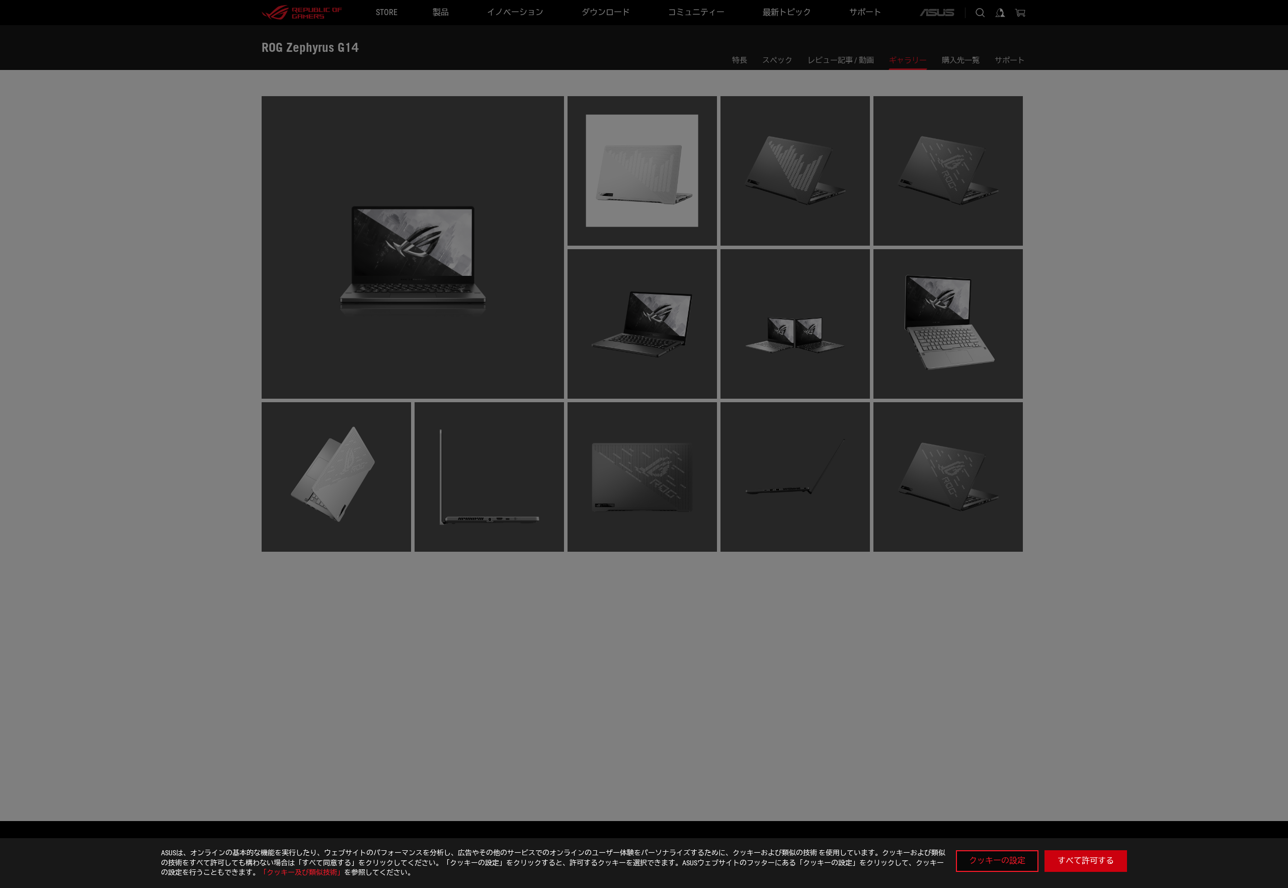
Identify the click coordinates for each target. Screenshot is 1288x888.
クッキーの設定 (997, 860)
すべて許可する (1086, 860)
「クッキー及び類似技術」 (302, 872)
